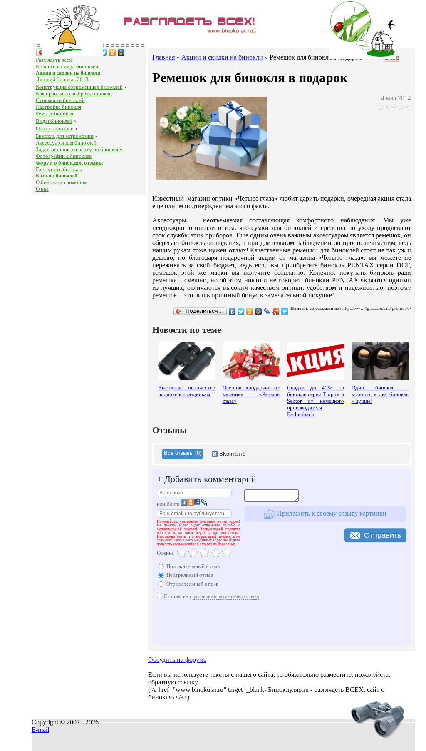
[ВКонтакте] (232, 311)
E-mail (40, 729)
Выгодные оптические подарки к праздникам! (186, 390)
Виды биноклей (54, 121)
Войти (172, 504)
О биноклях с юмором (61, 182)
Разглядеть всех (54, 60)
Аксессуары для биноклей (66, 143)
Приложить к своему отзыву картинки (330, 513)
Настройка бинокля (58, 107)
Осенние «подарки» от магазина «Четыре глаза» (251, 394)
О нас (42, 189)
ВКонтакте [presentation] (231, 454)
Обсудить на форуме (177, 659)
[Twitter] (103, 52)
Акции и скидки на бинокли (68, 73)
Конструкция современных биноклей (79, 87)
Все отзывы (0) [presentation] (182, 453)
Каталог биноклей (56, 176)
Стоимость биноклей (60, 100)
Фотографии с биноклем (64, 156)
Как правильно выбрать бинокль (73, 93)
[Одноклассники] (112, 52)
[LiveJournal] (267, 311)
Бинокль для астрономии (65, 136)
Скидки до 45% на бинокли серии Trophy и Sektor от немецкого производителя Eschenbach (315, 400)
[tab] (182, 454)
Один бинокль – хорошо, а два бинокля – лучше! (380, 394)
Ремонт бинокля (54, 113)
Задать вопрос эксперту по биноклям (79, 149)
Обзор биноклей (55, 128)
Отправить (382, 535)
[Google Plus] (276, 311)
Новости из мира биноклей (67, 66)
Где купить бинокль (59, 169)
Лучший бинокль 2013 (62, 79)
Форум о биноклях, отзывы (69, 163)
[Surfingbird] (284, 311)
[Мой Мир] (121, 52)
